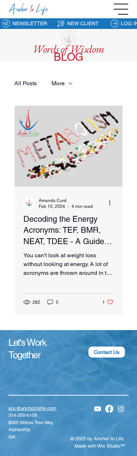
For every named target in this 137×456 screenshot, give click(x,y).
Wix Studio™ (111, 446)
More (58, 83)
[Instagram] (121, 409)
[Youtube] (98, 409)
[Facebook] (109, 409)
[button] (106, 352)
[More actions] (112, 203)
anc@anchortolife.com (32, 408)
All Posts (25, 83)
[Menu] (121, 9)
